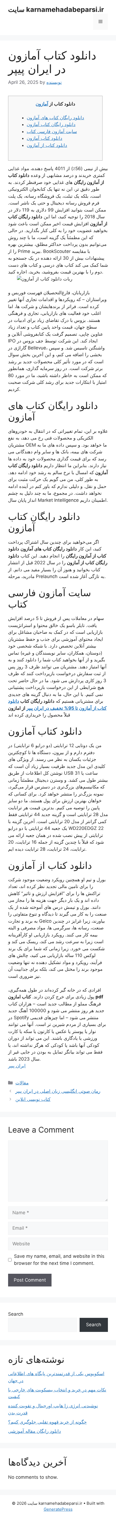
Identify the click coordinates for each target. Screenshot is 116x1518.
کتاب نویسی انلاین (32, 1099)
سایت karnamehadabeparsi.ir (56, 9)
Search (15, 1314)
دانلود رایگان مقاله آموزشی (34, 1431)
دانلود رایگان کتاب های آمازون (55, 117)
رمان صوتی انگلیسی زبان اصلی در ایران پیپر (57, 1091)
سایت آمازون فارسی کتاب (52, 131)
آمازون (42, 104)
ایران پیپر (17, 1065)
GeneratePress (58, 1509)
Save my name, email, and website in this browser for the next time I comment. (59, 1259)
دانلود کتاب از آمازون (47, 145)
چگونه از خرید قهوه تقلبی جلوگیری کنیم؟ (47, 1422)
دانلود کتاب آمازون (44, 138)
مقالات (22, 1082)
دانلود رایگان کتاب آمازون (51, 124)
